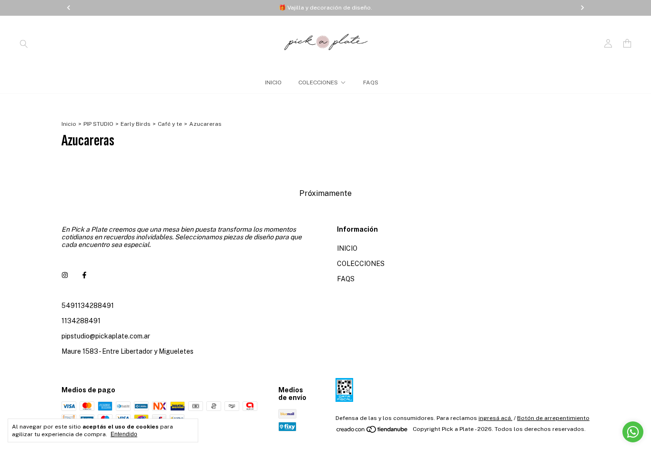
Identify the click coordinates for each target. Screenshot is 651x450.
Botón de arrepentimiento (553, 418)
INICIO (273, 82)
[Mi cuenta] (608, 44)
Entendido (124, 434)
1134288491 (81, 321)
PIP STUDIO (98, 124)
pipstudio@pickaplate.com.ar (105, 336)
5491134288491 (87, 305)
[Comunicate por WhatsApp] (632, 431)
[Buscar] (24, 43)
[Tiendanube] (372, 431)
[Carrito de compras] (627, 44)
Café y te (170, 124)
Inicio (68, 124)
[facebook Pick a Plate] (84, 275)
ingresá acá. (495, 418)
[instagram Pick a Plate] (64, 275)
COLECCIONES (318, 82)
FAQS (370, 82)
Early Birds (136, 124)
